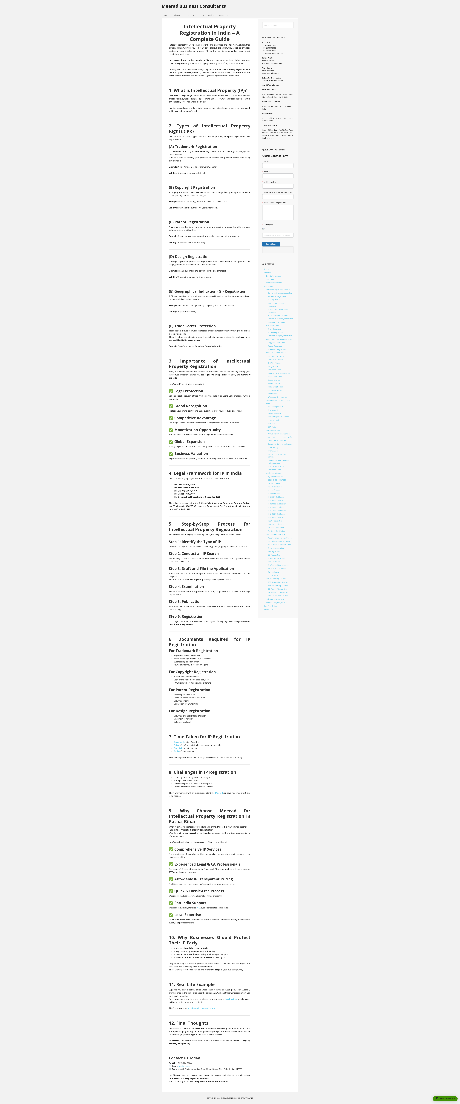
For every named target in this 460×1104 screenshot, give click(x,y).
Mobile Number (269, 182)
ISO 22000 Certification (277, 507)
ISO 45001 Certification (277, 514)
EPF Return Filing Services (278, 585)
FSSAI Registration (275, 376)
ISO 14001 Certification (277, 500)
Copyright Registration (276, 342)
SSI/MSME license (275, 390)
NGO (199, 907)
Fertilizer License (274, 370)
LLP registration (274, 300)
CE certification (274, 483)
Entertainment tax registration (279, 544)
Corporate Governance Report (280, 444)
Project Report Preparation (278, 417)
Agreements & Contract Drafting (280, 437)
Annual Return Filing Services (279, 434)
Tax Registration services (276, 534)
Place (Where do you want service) (277, 192)
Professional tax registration (279, 565)
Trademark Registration (277, 349)
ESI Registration (274, 555)
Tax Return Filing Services (276, 578)
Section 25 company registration (280, 319)
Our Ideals (270, 279)
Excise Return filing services (278, 592)
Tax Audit (271, 423)
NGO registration (272, 325)
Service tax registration (277, 568)
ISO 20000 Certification (277, 504)
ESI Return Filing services (277, 589)
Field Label (267, 225)
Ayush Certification (275, 476)
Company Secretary (273, 430)
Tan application (274, 572)
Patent (177, 745)
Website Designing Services (276, 602)
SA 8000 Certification (276, 528)
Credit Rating (273, 447)
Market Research (274, 413)
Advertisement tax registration (280, 538)
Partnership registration (277, 296)
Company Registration (276, 322)
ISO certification (274, 493)
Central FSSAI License (276, 356)
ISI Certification (274, 490)
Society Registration (276, 332)
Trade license (273, 393)
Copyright (178, 748)
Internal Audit (273, 410)
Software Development (275, 599)
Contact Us (268, 609)
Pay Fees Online (270, 606)
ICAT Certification (275, 487)
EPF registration (274, 551)
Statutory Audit (274, 420)
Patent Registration (275, 346)
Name (265, 161)
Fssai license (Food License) (279, 373)
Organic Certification (276, 524)
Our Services (269, 286)
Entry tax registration (276, 548)
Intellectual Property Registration (279, 339)
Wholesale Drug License (277, 397)
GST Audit (272, 427)
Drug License (273, 366)
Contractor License (275, 359)
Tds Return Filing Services (278, 595)
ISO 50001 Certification (277, 517)
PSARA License (274, 383)
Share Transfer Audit (276, 466)
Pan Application (274, 561)
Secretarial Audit (274, 470)
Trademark (179, 742)
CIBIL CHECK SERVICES (277, 440)
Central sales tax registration (279, 541)
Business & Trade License (276, 353)
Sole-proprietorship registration (280, 293)
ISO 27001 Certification (277, 511)
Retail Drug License (275, 387)
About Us (267, 272)
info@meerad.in (185, 1066)
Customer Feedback (274, 283)
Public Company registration (279, 315)
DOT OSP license (274, 363)
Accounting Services (276, 406)
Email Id (266, 172)
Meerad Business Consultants (194, 6)
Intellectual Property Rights (201, 1008)
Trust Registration (275, 329)
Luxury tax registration (276, 558)
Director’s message (273, 276)
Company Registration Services (278, 289)
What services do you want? (274, 203)
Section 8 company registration (280, 336)
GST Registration (274, 575)
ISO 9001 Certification (276, 497)
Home (266, 269)
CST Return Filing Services (278, 582)
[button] (445, 1098)
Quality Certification (273, 473)
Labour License (274, 380)
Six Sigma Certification (276, 531)
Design (177, 751)
